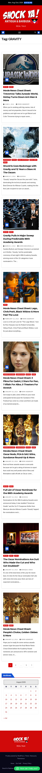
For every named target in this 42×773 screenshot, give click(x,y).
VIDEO (16, 555)
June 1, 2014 (9, 104)
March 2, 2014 (10, 246)
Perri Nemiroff (23, 104)
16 (36, 699)
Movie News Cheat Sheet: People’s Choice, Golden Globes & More (20, 632)
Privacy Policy (27, 763)
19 (16, 704)
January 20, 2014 (11, 461)
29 (31, 708)
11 (11, 699)
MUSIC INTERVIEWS (23, 159)
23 (36, 704)
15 (31, 699)
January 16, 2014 (11, 497)
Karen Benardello (26, 246)
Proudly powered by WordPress (15, 756)
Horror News (20, 374)
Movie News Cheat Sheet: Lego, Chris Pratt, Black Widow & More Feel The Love (21, 311)
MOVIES (6, 87)
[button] (35, 32)
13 (21, 699)
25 (11, 708)
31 (6, 712)
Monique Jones (27, 569)
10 (6, 699)
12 (16, 699)
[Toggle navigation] (19, 32)
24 (6, 708)
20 (21, 704)
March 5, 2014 (10, 176)
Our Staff (18, 763)
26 (16, 708)
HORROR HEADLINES (9, 374)
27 (21, 708)
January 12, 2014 (11, 639)
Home (12, 763)
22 (31, 704)
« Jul (5, 718)
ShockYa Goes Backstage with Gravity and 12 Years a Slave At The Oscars (19, 169)
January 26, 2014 (11, 391)
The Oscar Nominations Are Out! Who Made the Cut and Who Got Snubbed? (21, 562)
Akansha (22, 176)
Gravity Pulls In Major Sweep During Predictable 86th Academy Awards (18, 238)
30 (36, 708)
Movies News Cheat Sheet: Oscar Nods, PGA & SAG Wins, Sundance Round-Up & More (19, 454)
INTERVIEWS (7, 159)
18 (11, 704)
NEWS (11, 87)
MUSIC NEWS (33, 159)
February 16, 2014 (12, 319)
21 (26, 704)
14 (26, 699)
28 (26, 708)
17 (6, 704)
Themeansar (20, 758)
